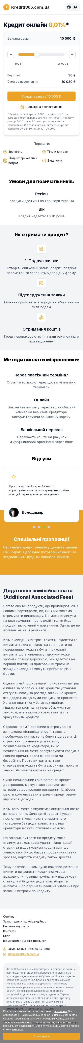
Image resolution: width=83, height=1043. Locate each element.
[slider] (37, 54)
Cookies (8, 916)
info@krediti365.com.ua (23, 954)
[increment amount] (72, 54)
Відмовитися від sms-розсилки (24, 940)
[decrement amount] (10, 54)
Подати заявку (41, 96)
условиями (60, 1011)
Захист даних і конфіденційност (25, 921)
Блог (6, 936)
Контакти (9, 931)
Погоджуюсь (42, 1036)
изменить (17, 1029)
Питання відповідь (16, 926)
